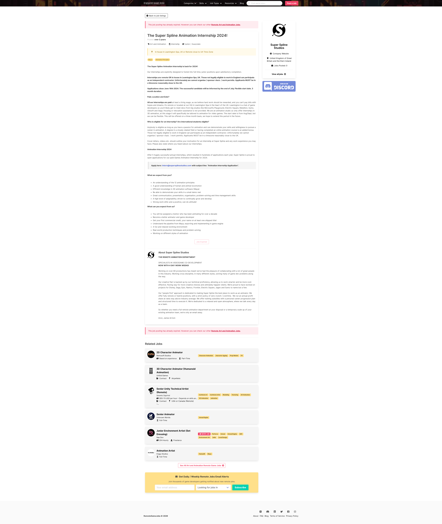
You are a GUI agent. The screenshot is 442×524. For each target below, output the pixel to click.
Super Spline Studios (279, 46)
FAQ (261, 516)
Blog (242, 3)
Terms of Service (277, 516)
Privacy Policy (292, 516)
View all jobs (277, 74)
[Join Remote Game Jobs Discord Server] (279, 91)
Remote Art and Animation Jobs (225, 25)
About (255, 516)
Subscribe (240, 487)
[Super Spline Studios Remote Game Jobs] (279, 30)
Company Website (281, 53)
